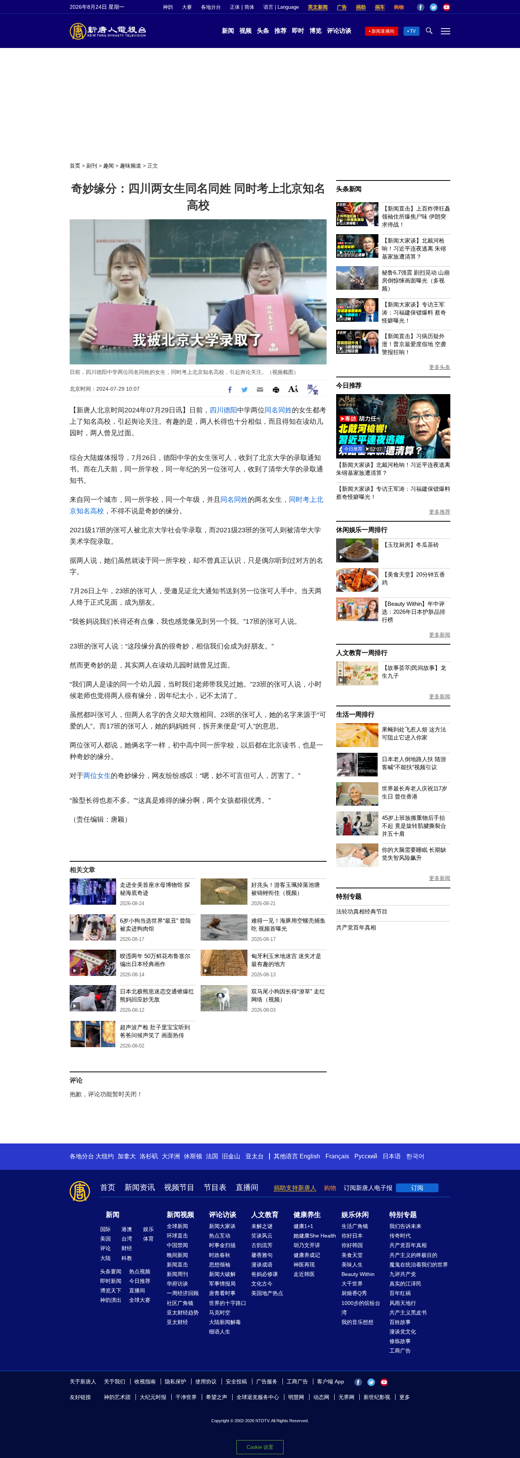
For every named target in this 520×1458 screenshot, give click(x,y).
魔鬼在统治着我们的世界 (418, 1265)
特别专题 (349, 896)
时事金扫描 (222, 1245)
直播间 (247, 1187)
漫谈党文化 (402, 1332)
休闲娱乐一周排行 (361, 529)
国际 (105, 1229)
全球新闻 (177, 1226)
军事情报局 (222, 1284)
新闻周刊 (177, 1274)
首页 (75, 166)
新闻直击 (177, 1265)
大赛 (187, 7)
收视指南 (145, 1381)
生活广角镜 (354, 1226)
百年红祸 (400, 1293)
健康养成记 (306, 1255)
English (310, 1156)
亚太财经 (177, 1322)
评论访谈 (339, 30)
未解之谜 (262, 1226)
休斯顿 (193, 1156)
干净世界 (186, 1397)
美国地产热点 (267, 1293)
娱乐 (148, 1229)
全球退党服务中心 (257, 1397)
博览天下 (110, 1290)
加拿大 (127, 1156)
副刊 (91, 166)
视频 (245, 30)
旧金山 (231, 1156)
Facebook (420, 7)
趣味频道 (130, 166)
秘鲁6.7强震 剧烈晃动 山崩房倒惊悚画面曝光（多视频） (416, 280)
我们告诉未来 (405, 1226)
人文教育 (265, 1214)
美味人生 (352, 1265)
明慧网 (296, 1397)
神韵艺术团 (117, 1397)
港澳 (126, 1229)
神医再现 (304, 1265)
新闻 (228, 30)
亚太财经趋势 (183, 1312)
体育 (148, 1239)
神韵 (168, 7)
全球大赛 (139, 1300)
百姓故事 (400, 1322)
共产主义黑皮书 (408, 1312)
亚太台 (255, 1156)
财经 (126, 1248)
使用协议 (206, 1381)
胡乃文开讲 (306, 1245)
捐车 (380, 7)
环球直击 (177, 1236)
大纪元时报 (153, 1397)
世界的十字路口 (227, 1303)
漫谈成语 (262, 1265)
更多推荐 (439, 512)
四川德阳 (223, 410)
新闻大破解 (222, 1274)
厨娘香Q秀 (354, 1293)
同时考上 (302, 499)
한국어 (415, 1156)
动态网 (321, 1397)
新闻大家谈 (222, 1226)
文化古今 (262, 1284)
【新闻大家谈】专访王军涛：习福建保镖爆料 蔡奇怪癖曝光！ (414, 312)
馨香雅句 (262, 1255)
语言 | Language (281, 7)
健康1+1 (303, 1226)
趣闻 (108, 166)
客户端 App (330, 1381)
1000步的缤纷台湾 (360, 1308)
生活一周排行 (355, 714)
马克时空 (219, 1312)
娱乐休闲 (355, 1214)
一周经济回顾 (183, 1293)
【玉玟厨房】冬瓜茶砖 (410, 544)
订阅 (417, 1188)
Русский (365, 1156)
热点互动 (219, 1236)
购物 (399, 7)
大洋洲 (171, 1156)
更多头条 (439, 367)
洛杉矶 (149, 1156)
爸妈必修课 (264, 1274)
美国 (105, 1239)
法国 (212, 1156)
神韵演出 (110, 1300)
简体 (249, 7)
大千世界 (352, 1284)
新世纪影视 (377, 1397)
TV (413, 31)
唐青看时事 (222, 1293)
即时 (298, 30)
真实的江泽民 (405, 1284)
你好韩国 (352, 1245)
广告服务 (267, 1381)
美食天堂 (352, 1255)
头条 (263, 30)
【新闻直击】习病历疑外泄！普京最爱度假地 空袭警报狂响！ (414, 344)
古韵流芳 (262, 1245)
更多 (404, 1397)
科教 (126, 1258)
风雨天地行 (402, 1303)
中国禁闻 (177, 1245)
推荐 (280, 30)
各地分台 (211, 7)
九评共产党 (402, 1274)
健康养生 (307, 1214)
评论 (105, 1248)
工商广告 (400, 1351)
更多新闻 (439, 635)
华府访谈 (177, 1284)
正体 (235, 7)
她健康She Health (314, 1236)
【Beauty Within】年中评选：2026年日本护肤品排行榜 (413, 611)
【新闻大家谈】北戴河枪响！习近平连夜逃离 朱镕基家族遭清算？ (414, 248)
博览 (315, 30)
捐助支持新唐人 (295, 1188)
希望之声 (216, 1397)
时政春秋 (219, 1255)
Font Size (293, 388)
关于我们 (114, 1381)
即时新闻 (110, 1281)
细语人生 (219, 1332)
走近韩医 (304, 1274)
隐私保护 (175, 1381)
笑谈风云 (262, 1236)
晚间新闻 (177, 1255)
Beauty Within (358, 1274)
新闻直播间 (383, 31)
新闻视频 (180, 1214)
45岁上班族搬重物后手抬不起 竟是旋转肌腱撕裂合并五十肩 (414, 825)
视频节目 (179, 1187)
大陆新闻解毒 (225, 1322)
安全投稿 (236, 1381)
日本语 (392, 1156)
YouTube (446, 7)
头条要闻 (110, 1271)
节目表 (215, 1187)
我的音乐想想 (357, 1322)
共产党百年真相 (356, 927)
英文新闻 (318, 7)
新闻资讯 (139, 1187)
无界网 (346, 1397)
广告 (342, 7)
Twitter (433, 7)
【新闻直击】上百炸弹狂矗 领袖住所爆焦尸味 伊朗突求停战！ (416, 216)
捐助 (361, 7)
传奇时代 (400, 1236)
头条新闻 (349, 189)
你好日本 (352, 1236)
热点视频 (139, 1271)
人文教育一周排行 (361, 652)
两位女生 (97, 775)
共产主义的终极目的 (413, 1255)
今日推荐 (349, 385)
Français (337, 1156)
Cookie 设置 (260, 1447)
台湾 (126, 1239)
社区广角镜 (180, 1303)
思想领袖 (219, 1265)
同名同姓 (278, 410)
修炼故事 (400, 1341)
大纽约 (105, 1156)
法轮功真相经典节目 (362, 911)
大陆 (105, 1258)
